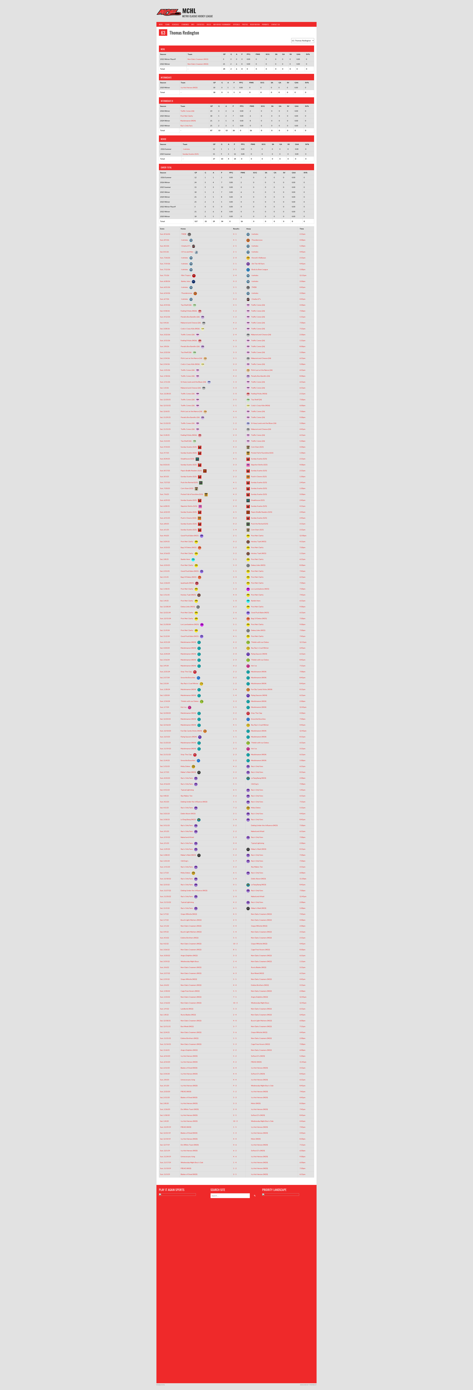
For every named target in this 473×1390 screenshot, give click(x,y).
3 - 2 (234, 553)
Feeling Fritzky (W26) (189, 311)
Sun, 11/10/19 (165, 1168)
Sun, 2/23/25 (165, 565)
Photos (245, 24)
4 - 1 (234, 240)
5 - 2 (234, 547)
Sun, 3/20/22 (165, 955)
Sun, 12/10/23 (165, 731)
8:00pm (302, 346)
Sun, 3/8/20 (164, 1080)
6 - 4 (234, 1068)
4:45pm (302, 252)
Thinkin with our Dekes (260, 642)
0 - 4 (234, 843)
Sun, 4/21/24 (165, 642)
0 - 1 (234, 234)
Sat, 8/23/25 (165, 465)
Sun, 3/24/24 (165, 654)
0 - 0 (234, 370)
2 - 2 (234, 476)
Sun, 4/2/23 (164, 802)
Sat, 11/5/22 (165, 908)
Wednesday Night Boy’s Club (262, 1086)
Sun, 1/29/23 (165, 849)
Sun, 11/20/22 (165, 896)
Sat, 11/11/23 (165, 754)
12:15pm (303, 275)
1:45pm (302, 790)
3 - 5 (234, 269)
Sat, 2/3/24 (164, 683)
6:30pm (302, 405)
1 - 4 (234, 329)
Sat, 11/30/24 (165, 624)
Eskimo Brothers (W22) (190, 938)
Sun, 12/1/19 (165, 1151)
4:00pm (302, 240)
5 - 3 (234, 388)
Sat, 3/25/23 (165, 813)
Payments (265, 24)
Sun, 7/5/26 (164, 275)
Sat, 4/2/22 (164, 944)
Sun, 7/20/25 (165, 488)
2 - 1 (234, 252)
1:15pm (302, 317)
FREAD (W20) (256, 1062)
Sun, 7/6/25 (164, 494)
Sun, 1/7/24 (164, 707)
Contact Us (275, 24)
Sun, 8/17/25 (165, 470)
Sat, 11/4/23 (165, 760)
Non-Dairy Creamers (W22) (198, 59)
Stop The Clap (186, 672)
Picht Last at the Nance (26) (192, 358)
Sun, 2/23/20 (165, 1091)
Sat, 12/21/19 (165, 1133)
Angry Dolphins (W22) (189, 955)
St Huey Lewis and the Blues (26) (193, 382)
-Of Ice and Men (187, 252)
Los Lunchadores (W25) (260, 589)
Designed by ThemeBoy (308, 1385)
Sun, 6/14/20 (165, 1056)
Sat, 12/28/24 (165, 607)
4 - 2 (234, 323)
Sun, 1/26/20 (165, 1109)
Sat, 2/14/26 (165, 358)
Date (162, 229)
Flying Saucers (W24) (259, 654)
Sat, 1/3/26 (164, 388)
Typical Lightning (187, 790)
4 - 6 (234, 1156)
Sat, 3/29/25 (165, 541)
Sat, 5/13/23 (165, 766)
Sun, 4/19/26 (165, 305)
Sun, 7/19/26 (165, 264)
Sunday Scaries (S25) (191, 154)
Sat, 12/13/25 (165, 405)
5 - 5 (234, 707)
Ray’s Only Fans (186, 126)
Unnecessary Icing (188, 1080)
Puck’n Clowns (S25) (259, 476)
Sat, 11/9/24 (165, 630)
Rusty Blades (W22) (258, 967)
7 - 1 (234, 997)
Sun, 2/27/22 (165, 973)
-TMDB (184, 234)
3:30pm (302, 281)
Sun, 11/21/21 (165, 1038)
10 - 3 (235, 944)
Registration (255, 24)
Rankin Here (185, 559)
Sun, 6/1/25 (164, 530)
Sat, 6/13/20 (165, 1068)
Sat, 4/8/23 (164, 796)
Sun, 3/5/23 (164, 831)
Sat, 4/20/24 (165, 648)
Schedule (175, 24)
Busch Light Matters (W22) (191, 920)
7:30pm (302, 311)
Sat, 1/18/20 (165, 1115)
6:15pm (302, 358)
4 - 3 (234, 340)
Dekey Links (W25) (258, 565)
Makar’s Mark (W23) (188, 772)
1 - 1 (234, 293)
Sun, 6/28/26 (165, 281)
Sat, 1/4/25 (164, 601)
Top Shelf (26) (186, 305)
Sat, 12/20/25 (165, 399)
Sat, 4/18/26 (165, 311)
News (161, 24)
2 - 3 (234, 435)
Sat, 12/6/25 (165, 411)
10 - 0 (235, 1003)
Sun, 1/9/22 (164, 1009)
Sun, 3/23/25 (165, 547)
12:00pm (303, 535)
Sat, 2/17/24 (165, 677)
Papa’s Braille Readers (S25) (191, 470)
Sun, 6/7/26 (164, 299)
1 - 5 (234, 802)
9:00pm (302, 417)
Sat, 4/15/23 (165, 790)
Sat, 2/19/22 (165, 979)
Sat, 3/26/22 (165, 949)
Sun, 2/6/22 (164, 985)
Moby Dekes (186, 766)
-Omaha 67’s (186, 246)
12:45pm (303, 707)
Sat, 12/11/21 (165, 1026)
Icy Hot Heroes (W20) (189, 87)
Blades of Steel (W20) (189, 1068)
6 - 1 (234, 790)
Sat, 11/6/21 (165, 1050)
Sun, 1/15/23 (165, 867)
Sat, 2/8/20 (164, 1103)
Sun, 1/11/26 (165, 382)
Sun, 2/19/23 (165, 837)
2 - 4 (234, 275)
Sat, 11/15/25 (165, 429)
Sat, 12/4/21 (165, 1032)
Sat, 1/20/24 (165, 695)
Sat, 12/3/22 (165, 885)
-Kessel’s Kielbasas (258, 258)
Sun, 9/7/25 (164, 453)
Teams (167, 24)
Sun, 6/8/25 (164, 524)
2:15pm (302, 234)
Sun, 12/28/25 (165, 394)
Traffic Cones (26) (187, 111)
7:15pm (302, 329)
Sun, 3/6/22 (164, 967)
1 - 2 (234, 311)
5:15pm (302, 808)
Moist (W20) (256, 1103)
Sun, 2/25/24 (165, 672)
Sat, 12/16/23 (165, 725)
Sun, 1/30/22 (165, 991)
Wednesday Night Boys (190, 961)
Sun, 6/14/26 (165, 293)
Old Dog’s (255, 784)
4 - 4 (234, 411)
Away (248, 229)
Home (183, 229)
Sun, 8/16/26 (165, 234)
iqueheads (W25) (187, 583)
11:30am (303, 879)
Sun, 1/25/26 (165, 370)
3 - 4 (234, 926)
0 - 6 (234, 1145)
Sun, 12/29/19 (165, 1127)
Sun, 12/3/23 (165, 737)
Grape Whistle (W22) (189, 914)
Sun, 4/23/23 (165, 778)
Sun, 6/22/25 (165, 512)
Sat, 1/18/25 (165, 589)
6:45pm (302, 648)
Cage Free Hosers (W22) (260, 949)
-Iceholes (186, 149)
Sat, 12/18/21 (165, 1021)
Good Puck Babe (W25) (190, 535)
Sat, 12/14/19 (165, 1139)
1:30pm (302, 246)
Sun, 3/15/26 (165, 340)
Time (302, 229)
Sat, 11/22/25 (165, 423)
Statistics (200, 24)
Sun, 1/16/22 (165, 1003)
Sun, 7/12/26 (165, 269)
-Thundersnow (256, 240)
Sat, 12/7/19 (165, 1145)
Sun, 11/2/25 (165, 441)
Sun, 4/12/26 (165, 317)
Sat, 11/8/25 (165, 435)
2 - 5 (234, 246)
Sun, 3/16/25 (165, 553)
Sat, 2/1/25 (164, 577)
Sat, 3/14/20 (165, 1074)
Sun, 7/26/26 (165, 258)
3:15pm (302, 524)
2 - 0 (234, 258)
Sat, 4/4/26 (164, 323)
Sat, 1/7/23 (164, 873)
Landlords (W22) (187, 1009)
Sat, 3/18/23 (165, 819)
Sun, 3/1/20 (164, 1086)
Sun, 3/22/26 (165, 334)
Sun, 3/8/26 (164, 346)
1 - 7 (234, 861)
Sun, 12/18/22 (165, 879)
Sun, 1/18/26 (165, 376)
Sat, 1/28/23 (165, 855)
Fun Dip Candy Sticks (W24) (261, 689)
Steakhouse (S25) (188, 459)
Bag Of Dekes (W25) (189, 547)
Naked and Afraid (257, 831)
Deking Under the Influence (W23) (194, 802)
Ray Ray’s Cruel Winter (260, 648)
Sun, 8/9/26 (164, 240)
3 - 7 (234, 1026)
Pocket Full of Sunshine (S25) (262, 453)
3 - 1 (234, 287)
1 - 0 (234, 601)
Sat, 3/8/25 (164, 559)
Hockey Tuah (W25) (258, 541)
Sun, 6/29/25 (165, 500)
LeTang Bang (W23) (258, 778)
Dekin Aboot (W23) (188, 813)
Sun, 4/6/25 (164, 535)
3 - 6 (234, 1032)
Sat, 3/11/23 (165, 825)
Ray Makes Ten (187, 796)
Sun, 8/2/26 (164, 246)
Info (192, 24)
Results (236, 229)
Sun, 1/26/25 (165, 583)
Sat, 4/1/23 (164, 808)
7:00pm (302, 672)
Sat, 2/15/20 (165, 1097)
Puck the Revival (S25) (189, 482)
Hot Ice (254, 666)
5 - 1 (234, 264)
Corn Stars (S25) (257, 447)
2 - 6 (234, 612)
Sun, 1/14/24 (165, 701)
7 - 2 (234, 808)
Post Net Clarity (186, 116)
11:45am (303, 1062)
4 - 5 (234, 459)
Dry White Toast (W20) (190, 1109)
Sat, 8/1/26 (164, 252)
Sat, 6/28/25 (165, 506)
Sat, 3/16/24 (165, 660)
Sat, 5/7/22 (164, 914)
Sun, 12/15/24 (165, 618)
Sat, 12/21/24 (165, 612)
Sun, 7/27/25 (165, 482)
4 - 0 (234, 595)
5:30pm (302, 352)
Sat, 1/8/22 (164, 1015)
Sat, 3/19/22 (165, 961)
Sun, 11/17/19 (165, 1162)
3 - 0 (234, 577)
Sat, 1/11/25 (165, 595)
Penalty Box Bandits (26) (190, 317)
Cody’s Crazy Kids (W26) (190, 329)
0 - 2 (234, 299)
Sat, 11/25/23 (165, 743)
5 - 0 (234, 394)
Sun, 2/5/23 (164, 843)
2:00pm (302, 701)
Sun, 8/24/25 (165, 459)
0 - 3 (234, 281)
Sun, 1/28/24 (165, 689)
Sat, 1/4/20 (164, 1121)
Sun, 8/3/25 (164, 476)
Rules (209, 24)
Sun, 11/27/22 (165, 890)
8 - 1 (234, 949)
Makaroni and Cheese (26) (191, 323)
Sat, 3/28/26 (165, 329)
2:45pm (302, 482)
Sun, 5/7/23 (164, 772)
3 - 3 (234, 352)
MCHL (189, 10)
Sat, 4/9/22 (164, 932)
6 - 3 (234, 973)
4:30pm (302, 713)
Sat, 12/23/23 (165, 719)
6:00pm (302, 873)
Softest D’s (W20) (258, 1056)
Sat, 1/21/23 (165, 861)
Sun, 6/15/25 (165, 518)
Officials (236, 24)
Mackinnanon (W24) (188, 121)
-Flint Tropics (186, 275)
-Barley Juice (186, 281)
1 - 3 (234, 346)
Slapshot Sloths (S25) (259, 465)
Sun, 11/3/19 (165, 1174)
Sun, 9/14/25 (165, 447)
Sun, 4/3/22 (164, 938)
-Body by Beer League (259, 269)
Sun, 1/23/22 (165, 997)
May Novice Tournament (222, 24)
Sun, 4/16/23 (165, 784)
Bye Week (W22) (257, 973)
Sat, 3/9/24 (164, 666)
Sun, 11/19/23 (165, 748)
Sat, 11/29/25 (165, 417)
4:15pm (302, 506)
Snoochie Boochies (188, 677)
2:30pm (302, 334)
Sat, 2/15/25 (165, 571)
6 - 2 (234, 488)
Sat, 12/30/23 (165, 713)
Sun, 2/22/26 (165, 352)
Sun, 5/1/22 (164, 926)
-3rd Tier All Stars (258, 264)
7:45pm (302, 571)
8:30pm (302, 565)
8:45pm (302, 660)
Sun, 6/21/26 (165, 287)
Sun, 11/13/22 (165, 902)
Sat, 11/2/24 (165, 636)
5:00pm (302, 269)
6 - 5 (234, 512)
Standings (185, 24)
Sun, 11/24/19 (165, 1156)
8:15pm (302, 689)
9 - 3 (234, 1086)
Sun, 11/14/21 (165, 1044)
